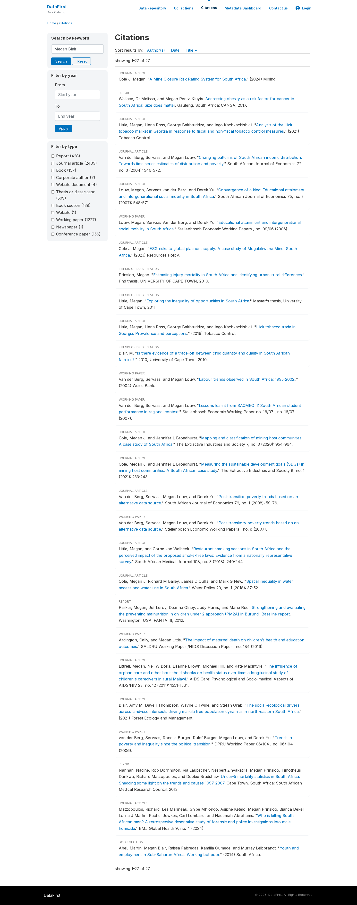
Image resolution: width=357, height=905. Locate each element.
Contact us (278, 8)
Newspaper (69, 227)
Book (66, 170)
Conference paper (78, 234)
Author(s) (156, 50)
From (60, 84)
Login (306, 8)
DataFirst (57, 6)
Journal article (76, 163)
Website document (76, 184)
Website (66, 212)
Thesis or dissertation (75, 195)
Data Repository (152, 8)
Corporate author (75, 177)
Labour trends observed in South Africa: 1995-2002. (247, 379)
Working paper (76, 219)
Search (61, 61)
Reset (82, 61)
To (57, 106)
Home (51, 23)
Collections (183, 8)
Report (68, 156)
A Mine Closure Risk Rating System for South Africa (197, 79)
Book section (73, 205)
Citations (209, 8)
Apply (63, 128)
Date (175, 50)
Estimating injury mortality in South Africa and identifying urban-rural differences (227, 274)
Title (190, 50)
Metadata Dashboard (243, 8)
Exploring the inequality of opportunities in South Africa (197, 301)
